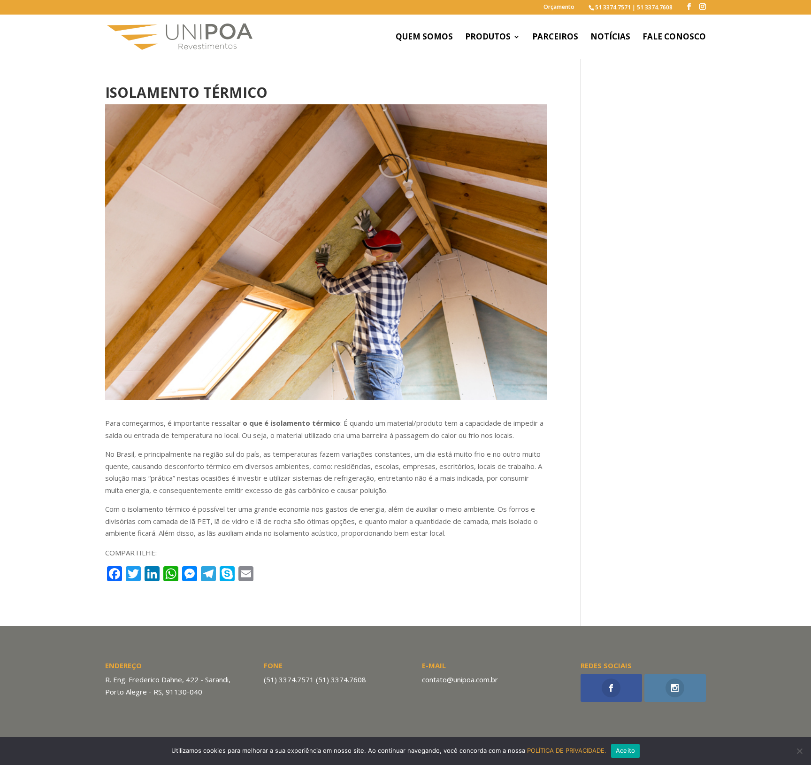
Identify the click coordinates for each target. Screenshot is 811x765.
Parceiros (555, 37)
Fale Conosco (674, 37)
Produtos (488, 37)
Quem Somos (424, 37)
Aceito (625, 750)
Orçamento (558, 7)
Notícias (610, 37)
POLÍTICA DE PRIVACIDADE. (566, 750)
